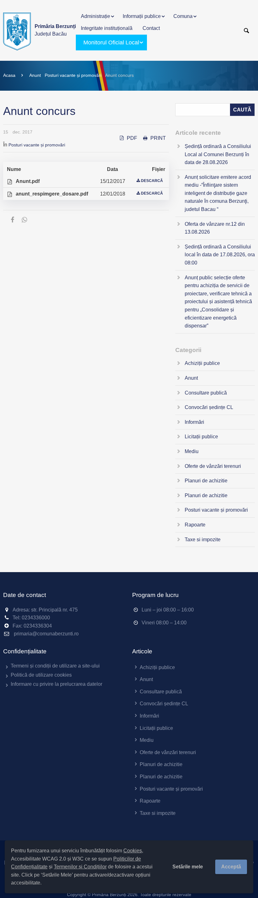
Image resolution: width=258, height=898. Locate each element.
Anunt (35, 75)
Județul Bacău (55, 30)
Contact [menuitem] (151, 28)
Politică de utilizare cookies (41, 675)
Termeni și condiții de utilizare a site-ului (55, 665)
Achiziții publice (202, 363)
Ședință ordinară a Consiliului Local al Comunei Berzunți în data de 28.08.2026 (218, 154)
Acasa (9, 75)
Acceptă (231, 866)
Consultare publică (206, 392)
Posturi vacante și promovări (73, 75)
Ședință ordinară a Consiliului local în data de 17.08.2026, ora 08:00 (220, 254)
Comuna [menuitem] (183, 16)
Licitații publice (201, 436)
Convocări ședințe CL (209, 407)
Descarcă (152, 181)
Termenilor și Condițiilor (80, 866)
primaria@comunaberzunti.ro (46, 633)
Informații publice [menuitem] (142, 16)
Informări (194, 422)
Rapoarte (195, 524)
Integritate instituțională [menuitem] (106, 28)
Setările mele (187, 866)
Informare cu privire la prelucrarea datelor (56, 684)
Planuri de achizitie (206, 480)
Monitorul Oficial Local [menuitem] (111, 42)
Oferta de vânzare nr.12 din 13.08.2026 (215, 228)
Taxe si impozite (203, 539)
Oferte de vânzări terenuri (213, 466)
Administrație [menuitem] (95, 16)
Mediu (192, 451)
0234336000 (36, 617)
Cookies (132, 850)
